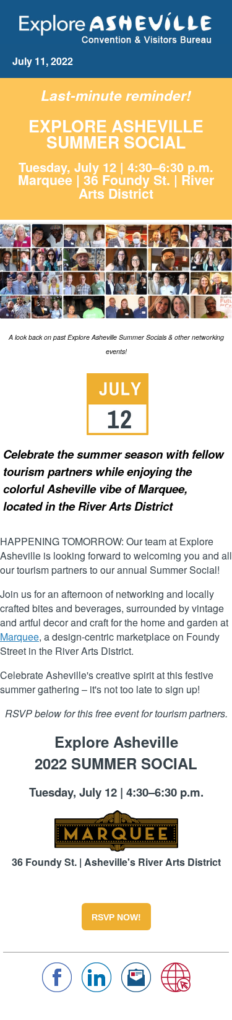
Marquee (19, 636)
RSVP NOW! (116, 917)
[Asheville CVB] (176, 988)
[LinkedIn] (96, 988)
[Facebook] (57, 988)
